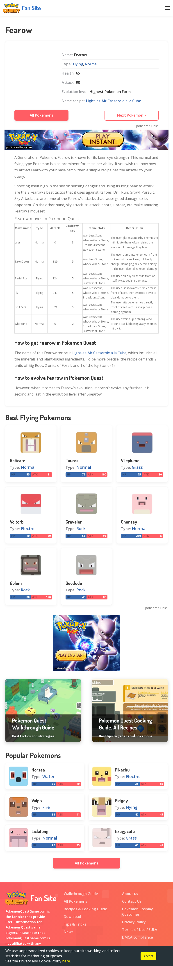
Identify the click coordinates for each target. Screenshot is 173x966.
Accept (148, 956)
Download (72, 916)
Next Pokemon (130, 115)
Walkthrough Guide (81, 893)
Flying (78, 64)
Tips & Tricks (75, 924)
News (68, 931)
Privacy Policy (134, 922)
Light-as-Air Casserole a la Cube (113, 100)
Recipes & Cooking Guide (85, 908)
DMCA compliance (137, 937)
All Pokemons (41, 115)
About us (130, 893)
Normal (91, 64)
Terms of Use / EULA (139, 929)
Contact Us (131, 901)
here (66, 961)
